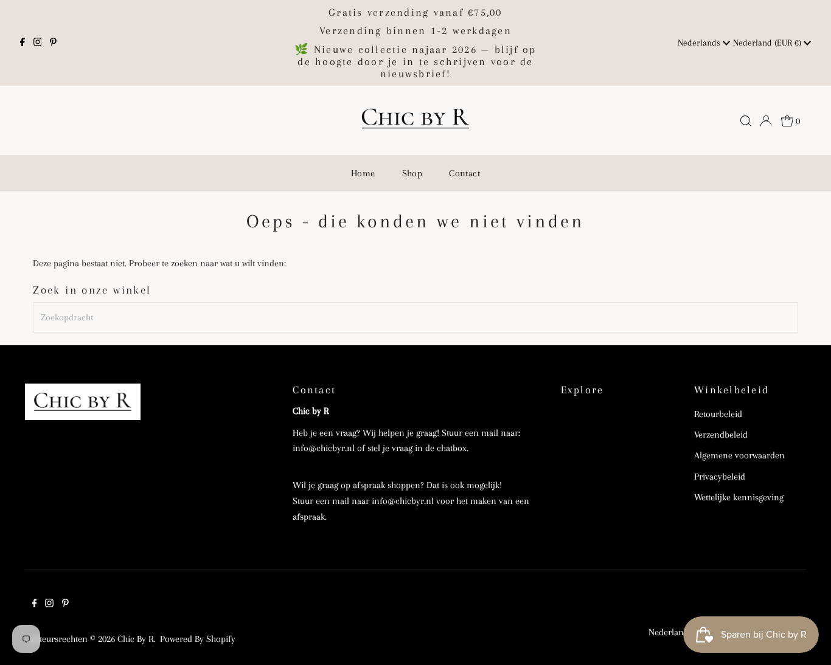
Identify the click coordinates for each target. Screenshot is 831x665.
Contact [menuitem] (464, 173)
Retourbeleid (718, 413)
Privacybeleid (719, 476)
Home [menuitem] (363, 173)
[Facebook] (22, 43)
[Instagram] (37, 43)
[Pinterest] (53, 43)
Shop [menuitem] (412, 173)
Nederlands (700, 42)
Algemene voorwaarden (739, 455)
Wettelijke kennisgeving (739, 497)
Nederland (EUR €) (768, 42)
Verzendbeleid (721, 434)
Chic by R (135, 638)
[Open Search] (745, 120)
